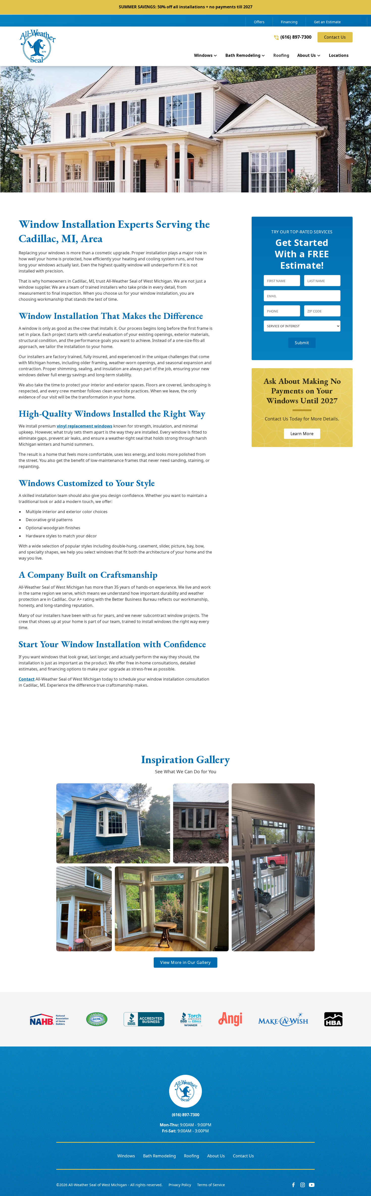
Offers (259, 21)
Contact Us (335, 37)
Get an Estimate (327, 21)
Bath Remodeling (159, 1156)
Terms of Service (211, 1184)
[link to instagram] (303, 1185)
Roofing (191, 1156)
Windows (126, 1156)
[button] (205, 56)
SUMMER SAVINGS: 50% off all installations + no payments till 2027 (185, 7)
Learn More (302, 433)
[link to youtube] (312, 1185)
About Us (216, 1156)
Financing (289, 21)
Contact (27, 679)
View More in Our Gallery (185, 962)
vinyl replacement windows (84, 426)
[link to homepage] (38, 46)
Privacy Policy (180, 1184)
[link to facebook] (293, 1185)
